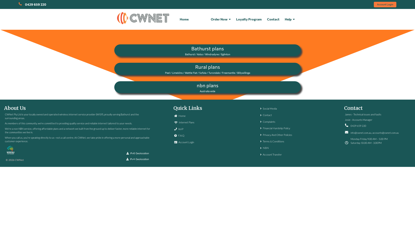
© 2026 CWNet (15, 159)
